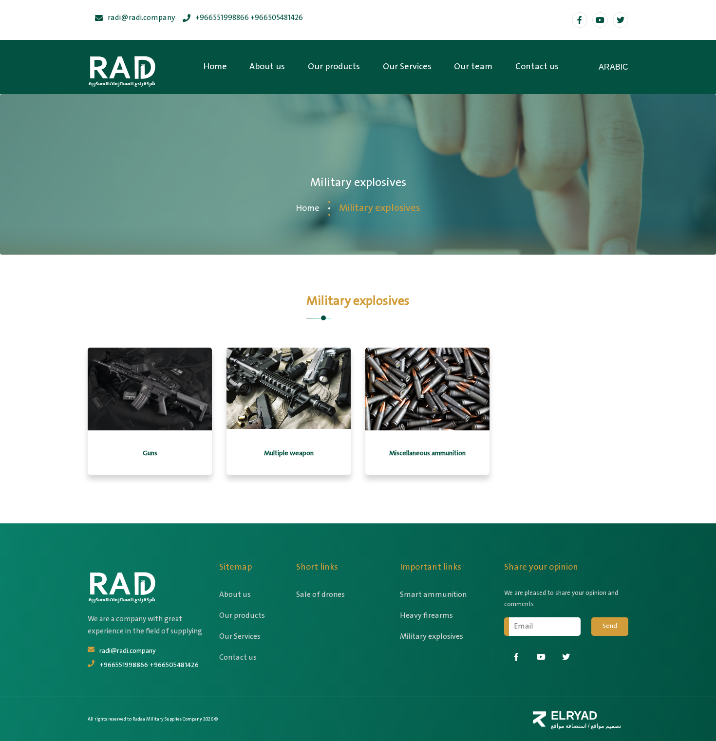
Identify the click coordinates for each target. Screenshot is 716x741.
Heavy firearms (426, 616)
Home (215, 67)
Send (610, 626)
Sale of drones (320, 595)
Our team (473, 67)
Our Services (407, 67)
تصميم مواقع (605, 725)
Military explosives (431, 636)
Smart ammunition (433, 595)
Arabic (613, 67)
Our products (334, 67)
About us (267, 67)
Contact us (537, 67)
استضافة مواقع (568, 725)
